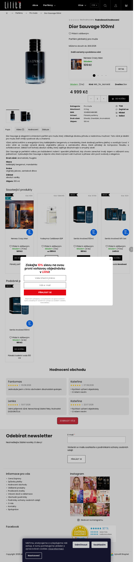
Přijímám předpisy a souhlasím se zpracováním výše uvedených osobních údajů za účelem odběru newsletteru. (45, 301)
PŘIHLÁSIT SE (45, 292)
